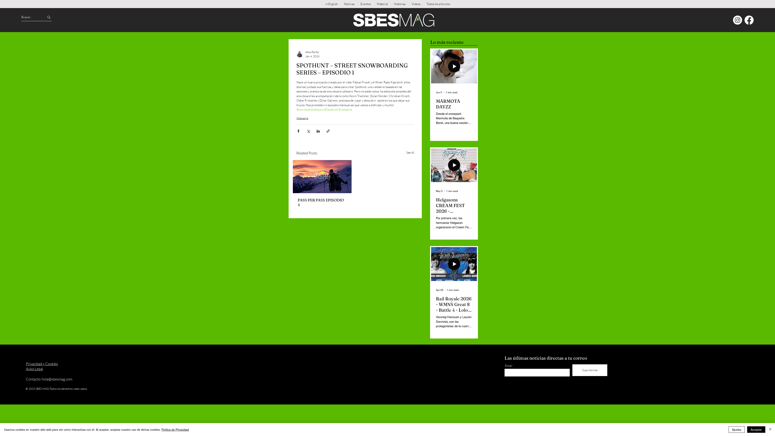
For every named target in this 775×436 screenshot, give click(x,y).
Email (508, 365)
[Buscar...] (48, 17)
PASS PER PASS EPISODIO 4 (321, 202)
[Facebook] (749, 20)
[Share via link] (328, 131)
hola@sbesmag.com (57, 379)
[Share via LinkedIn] (318, 131)
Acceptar (756, 430)
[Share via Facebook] (298, 131)
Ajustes (736, 430)
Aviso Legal (34, 369)
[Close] (770, 429)
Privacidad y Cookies (42, 364)
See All (410, 152)
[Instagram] (737, 20)
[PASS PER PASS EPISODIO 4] (322, 176)
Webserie (302, 118)
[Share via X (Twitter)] (308, 131)
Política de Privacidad (175, 430)
